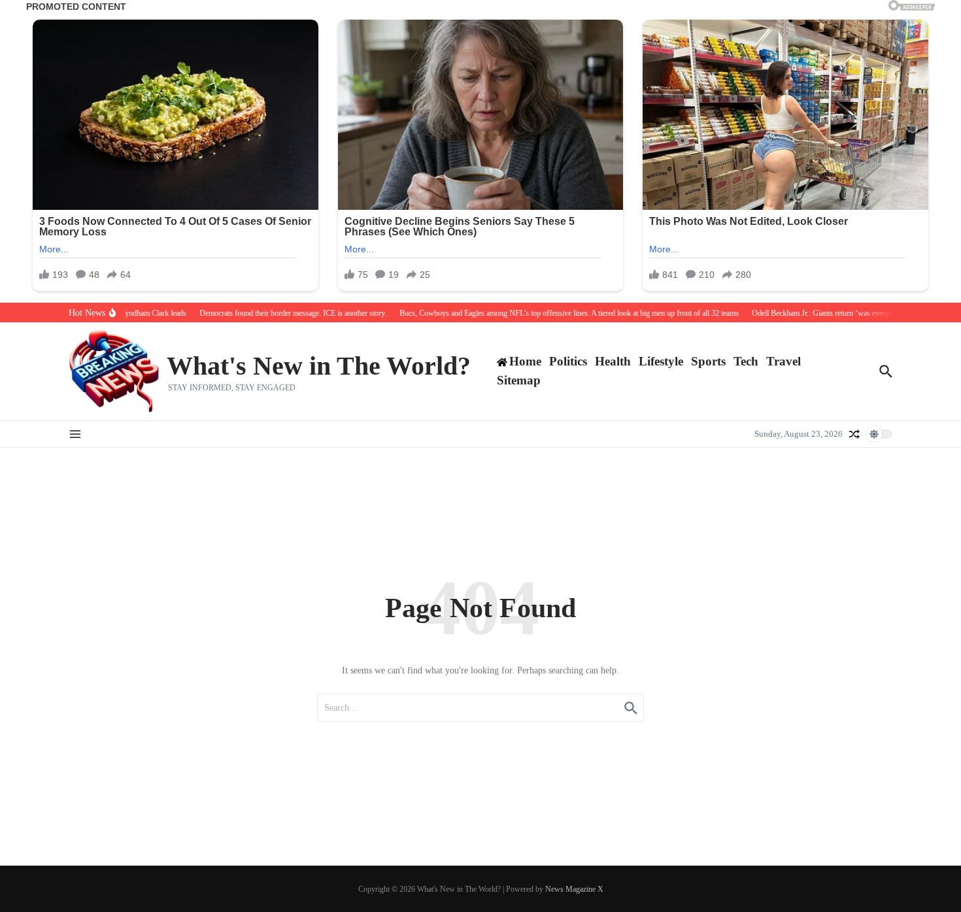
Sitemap (519, 380)
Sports (708, 361)
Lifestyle (661, 361)
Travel (783, 361)
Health (613, 361)
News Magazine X (574, 889)
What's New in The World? (319, 365)
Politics (568, 361)
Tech (745, 361)
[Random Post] (854, 434)
